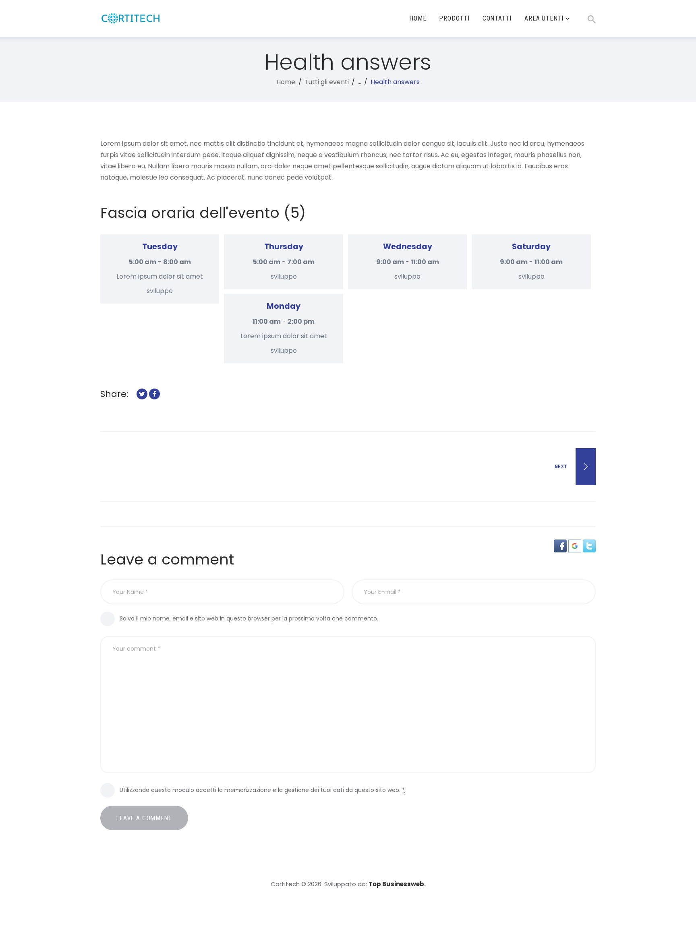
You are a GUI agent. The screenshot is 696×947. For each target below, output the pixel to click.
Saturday (531, 246)
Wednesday (407, 246)
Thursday (283, 246)
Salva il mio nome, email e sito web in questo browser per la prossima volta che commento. (249, 618)
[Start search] (592, 19)
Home (285, 82)
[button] (561, 545)
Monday (283, 306)
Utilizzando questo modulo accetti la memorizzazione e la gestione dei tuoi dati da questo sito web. (262, 790)
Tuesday (160, 246)
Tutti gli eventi (326, 82)
